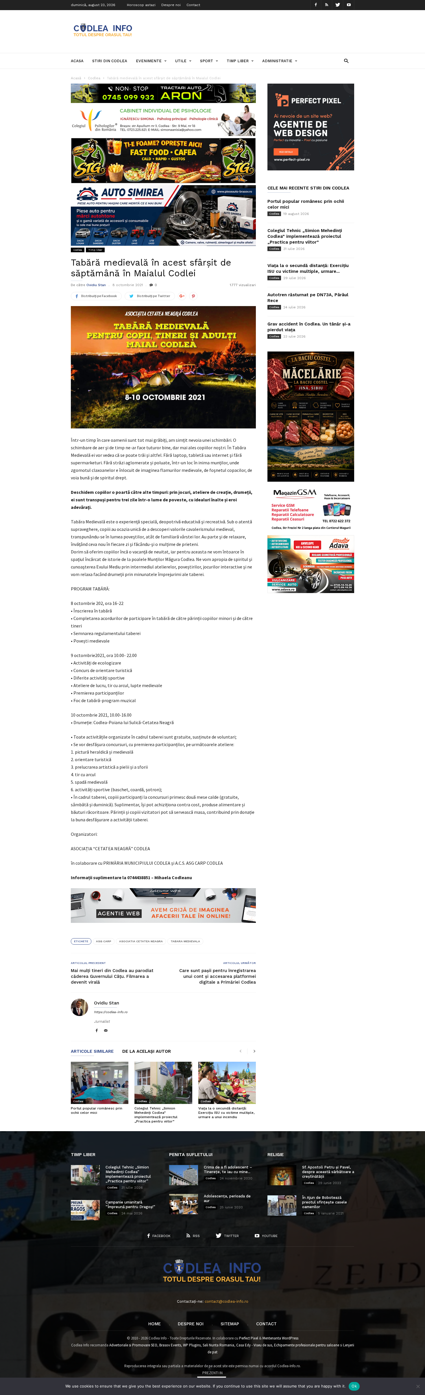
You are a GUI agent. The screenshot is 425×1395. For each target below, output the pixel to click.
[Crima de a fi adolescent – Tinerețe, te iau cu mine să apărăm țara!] (183, 1175)
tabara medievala (185, 941)
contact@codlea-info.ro (226, 1301)
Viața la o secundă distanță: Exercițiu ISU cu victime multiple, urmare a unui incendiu (226, 1112)
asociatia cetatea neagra (141, 941)
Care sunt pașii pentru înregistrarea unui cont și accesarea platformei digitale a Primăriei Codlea (217, 976)
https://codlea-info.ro (111, 1012)
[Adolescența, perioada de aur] (183, 1204)
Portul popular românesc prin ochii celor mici (96, 1110)
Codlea (77, 249)
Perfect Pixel (248, 1338)
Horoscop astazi (141, 5)
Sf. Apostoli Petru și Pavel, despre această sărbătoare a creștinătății (328, 1172)
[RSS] (326, 5)
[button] (346, 60)
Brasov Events (170, 1345)
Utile (180, 61)
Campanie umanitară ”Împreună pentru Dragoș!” (130, 1204)
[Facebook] (315, 5)
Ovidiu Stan (96, 285)
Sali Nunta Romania (218, 1345)
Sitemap (230, 1323)
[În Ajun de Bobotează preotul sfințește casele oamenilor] (281, 1205)
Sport (206, 61)
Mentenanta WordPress (280, 1338)
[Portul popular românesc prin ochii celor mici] (99, 1083)
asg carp (103, 941)
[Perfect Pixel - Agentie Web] (310, 169)
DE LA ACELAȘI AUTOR (146, 1051)
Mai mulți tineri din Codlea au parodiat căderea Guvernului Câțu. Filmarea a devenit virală (112, 976)
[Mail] (106, 1031)
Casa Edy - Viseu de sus (254, 1345)
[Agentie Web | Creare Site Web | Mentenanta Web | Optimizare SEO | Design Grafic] (163, 927)
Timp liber (238, 61)
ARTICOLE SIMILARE (92, 1051)
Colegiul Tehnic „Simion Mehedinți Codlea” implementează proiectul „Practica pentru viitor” (156, 1114)
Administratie (277, 61)
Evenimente (149, 61)
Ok (354, 1386)
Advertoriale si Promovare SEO (133, 1345)
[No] (418, 1386)
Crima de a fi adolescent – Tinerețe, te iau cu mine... (228, 1169)
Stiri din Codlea (109, 61)
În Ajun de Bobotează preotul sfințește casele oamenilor (324, 1202)
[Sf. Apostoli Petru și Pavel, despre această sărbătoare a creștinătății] (281, 1175)
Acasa (77, 61)
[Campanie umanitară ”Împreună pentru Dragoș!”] (85, 1210)
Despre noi (171, 5)
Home (154, 1323)
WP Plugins (192, 1345)
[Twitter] (337, 5)
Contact (193, 5)
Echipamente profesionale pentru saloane (306, 1345)
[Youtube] (348, 5)
